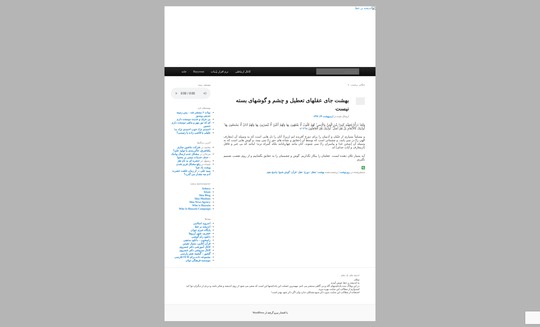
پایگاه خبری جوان (201, 230)
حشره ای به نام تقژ (189, 160)
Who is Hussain (201, 205)
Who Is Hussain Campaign (195, 208)
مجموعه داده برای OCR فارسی (192, 257)
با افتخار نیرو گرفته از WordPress (270, 312)
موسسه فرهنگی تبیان (198, 260)
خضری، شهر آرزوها (200, 233)
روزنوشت (345, 172)
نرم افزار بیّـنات (219, 71)
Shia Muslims (202, 198)
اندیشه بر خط (203, 226)
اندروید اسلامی (202, 223)
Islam (207, 191)
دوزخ (306, 172)
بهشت (320, 172)
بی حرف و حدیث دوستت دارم (194, 119)
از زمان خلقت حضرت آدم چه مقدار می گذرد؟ (191, 172)
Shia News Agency (200, 202)
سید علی (205, 170)
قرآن (294, 172)
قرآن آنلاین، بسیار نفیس (197, 243)
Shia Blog (205, 195)
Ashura (206, 188)
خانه (184, 71)
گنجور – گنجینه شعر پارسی (195, 253)
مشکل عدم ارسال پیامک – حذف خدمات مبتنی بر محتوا (191, 155)
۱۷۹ (303, 128)
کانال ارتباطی (243, 71)
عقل (300, 172)
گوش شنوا (284, 172)
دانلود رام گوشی (201, 236)
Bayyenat (198, 71)
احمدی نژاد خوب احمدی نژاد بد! (192, 129)
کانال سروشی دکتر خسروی (195, 250)
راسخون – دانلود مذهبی (197, 240)
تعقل (313, 172)
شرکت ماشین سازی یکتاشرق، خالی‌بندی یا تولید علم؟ (192, 149)
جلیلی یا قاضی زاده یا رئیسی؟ (194, 132)
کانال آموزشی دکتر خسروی (195, 246)
